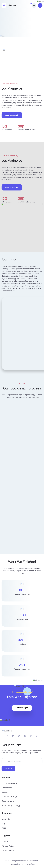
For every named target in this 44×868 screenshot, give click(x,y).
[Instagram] (30, 736)
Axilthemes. (33, 860)
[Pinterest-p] (19, 736)
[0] (29, 5)
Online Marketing (9, 783)
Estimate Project (22, 708)
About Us (6, 819)
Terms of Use (8, 850)
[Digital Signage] (9, 5)
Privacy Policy (8, 846)
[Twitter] (13, 736)
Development (8, 801)
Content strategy (9, 796)
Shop (4, 828)
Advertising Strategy (11, 805)
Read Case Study (12, 115)
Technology (7, 787)
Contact (5, 841)
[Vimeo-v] (36, 736)
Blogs (4, 823)
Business (6, 792)
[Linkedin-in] (24, 736)
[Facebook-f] (7, 736)
